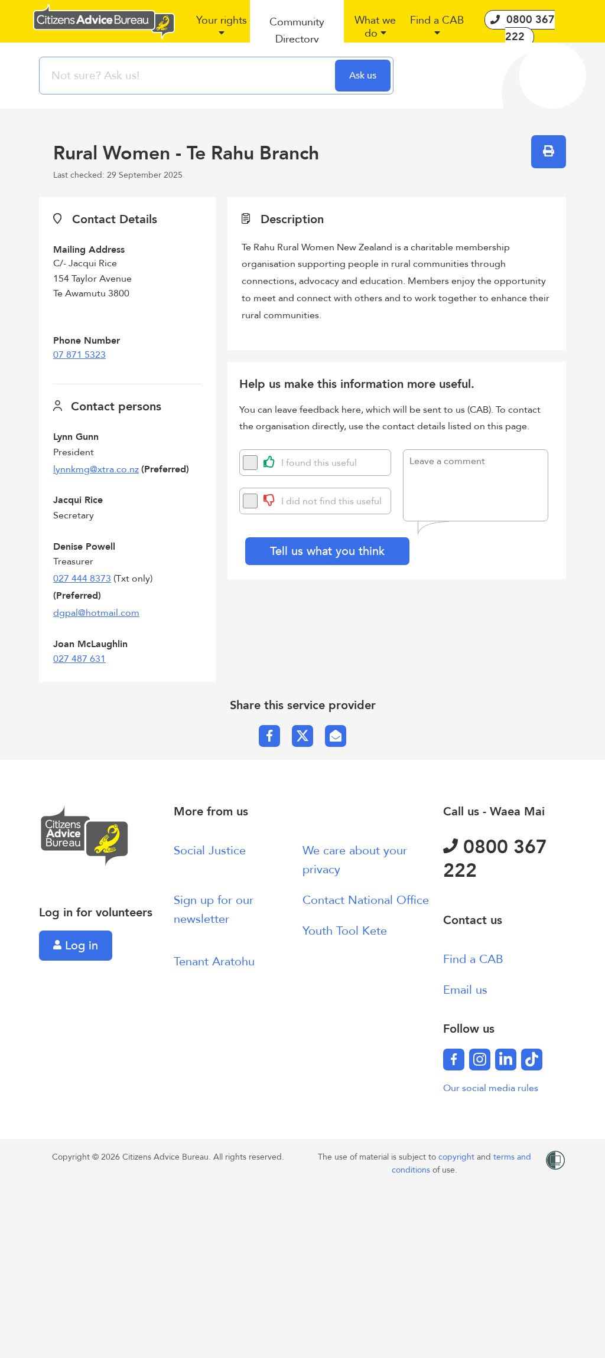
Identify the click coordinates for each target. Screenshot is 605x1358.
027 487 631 (79, 658)
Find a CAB (473, 959)
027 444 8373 (82, 578)
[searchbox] (188, 76)
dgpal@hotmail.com (96, 612)
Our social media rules (490, 1088)
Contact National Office (365, 900)
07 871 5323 (79, 354)
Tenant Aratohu (214, 961)
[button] (221, 31)
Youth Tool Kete (344, 931)
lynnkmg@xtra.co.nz (96, 469)
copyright (457, 1157)
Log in (79, 946)
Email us (465, 990)
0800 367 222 (495, 859)
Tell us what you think (327, 551)
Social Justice (210, 850)
